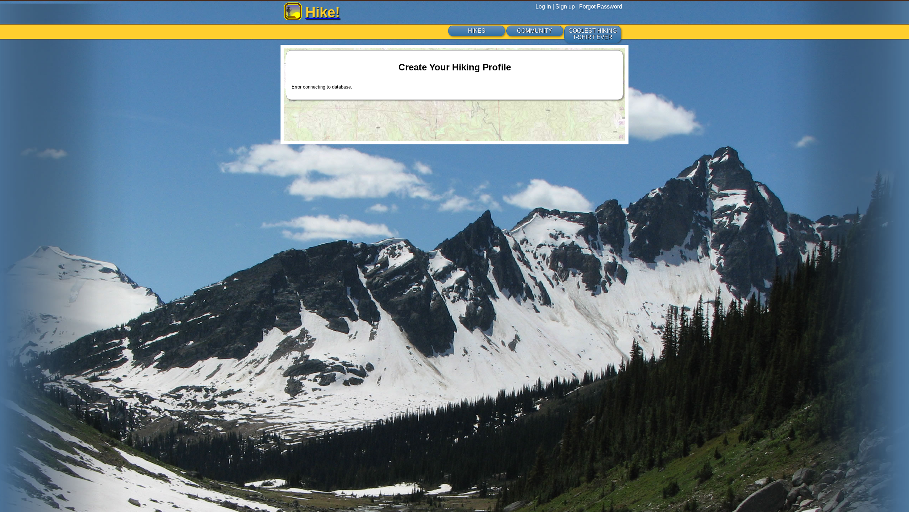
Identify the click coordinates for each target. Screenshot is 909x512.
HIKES (476, 31)
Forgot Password (600, 7)
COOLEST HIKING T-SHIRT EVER (592, 34)
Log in (543, 7)
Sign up (565, 7)
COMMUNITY (534, 31)
